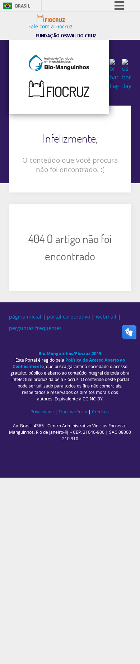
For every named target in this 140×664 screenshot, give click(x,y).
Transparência (73, 411)
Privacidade (42, 411)
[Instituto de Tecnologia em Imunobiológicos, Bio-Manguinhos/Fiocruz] (59, 75)
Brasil (22, 6)
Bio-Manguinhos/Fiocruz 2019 (70, 353)
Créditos (100, 411)
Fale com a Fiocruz (50, 27)
